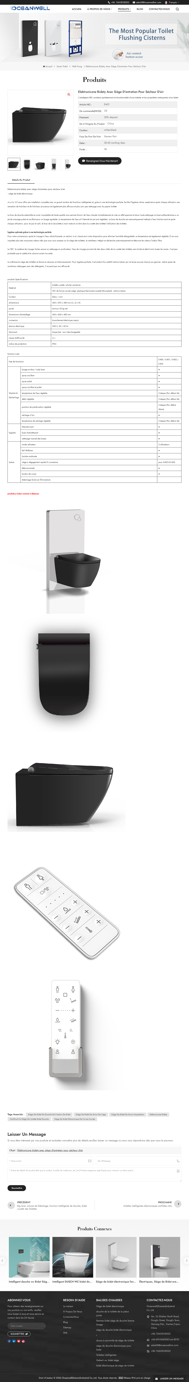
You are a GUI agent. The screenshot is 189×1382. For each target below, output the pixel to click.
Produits (123, 9)
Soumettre (17, 1334)
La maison (68, 1306)
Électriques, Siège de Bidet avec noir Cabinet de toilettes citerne (159, 1281)
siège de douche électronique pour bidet (113, 1347)
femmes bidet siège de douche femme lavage (115, 1322)
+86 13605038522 (120, 2)
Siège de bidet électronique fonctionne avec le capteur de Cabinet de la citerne (116, 1281)
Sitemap (67, 1327)
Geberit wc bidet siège (107, 1360)
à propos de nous (98, 9)
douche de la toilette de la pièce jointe (112, 1313)
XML (65, 1332)
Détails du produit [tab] (21, 180)
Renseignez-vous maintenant (102, 161)
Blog (140, 9)
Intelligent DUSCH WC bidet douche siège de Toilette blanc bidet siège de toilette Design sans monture (72, 1281)
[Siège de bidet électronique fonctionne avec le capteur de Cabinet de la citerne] (116, 1257)
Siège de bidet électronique (110, 1306)
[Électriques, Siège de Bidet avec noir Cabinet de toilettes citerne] (159, 1257)
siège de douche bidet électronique (114, 1330)
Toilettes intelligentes (106, 1355)
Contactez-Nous (159, 9)
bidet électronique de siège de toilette (115, 1365)
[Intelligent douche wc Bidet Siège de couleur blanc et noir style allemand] (29, 1257)
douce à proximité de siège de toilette (115, 1340)
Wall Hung (77, 66)
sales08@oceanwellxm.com (148, 2)
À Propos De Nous (72, 1311)
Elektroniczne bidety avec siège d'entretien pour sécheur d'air (50, 1150)
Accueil (77, 9)
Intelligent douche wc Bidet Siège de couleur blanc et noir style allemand (29, 1281)
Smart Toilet (62, 66)
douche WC (13, 202)
